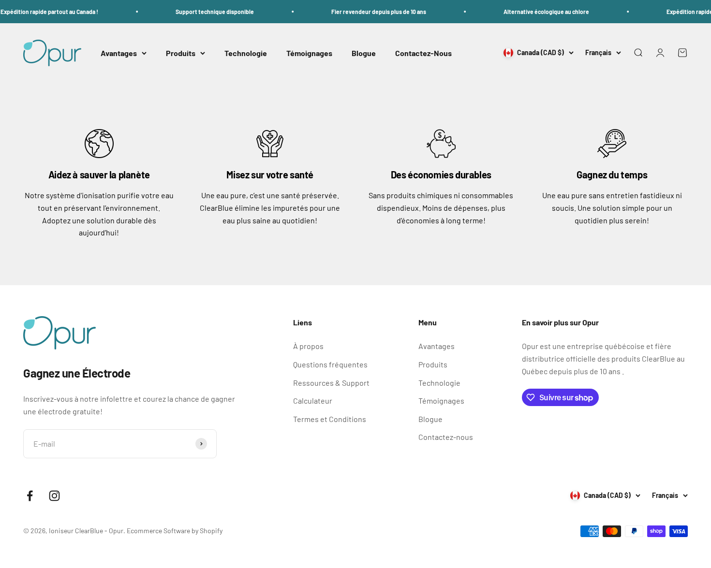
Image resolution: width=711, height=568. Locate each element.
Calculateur (312, 400)
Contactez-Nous (423, 53)
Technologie (245, 53)
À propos (308, 345)
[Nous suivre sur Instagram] (54, 495)
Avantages (119, 53)
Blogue (364, 53)
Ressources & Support (331, 382)
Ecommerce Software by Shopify (174, 530)
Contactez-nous (445, 436)
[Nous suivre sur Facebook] (29, 495)
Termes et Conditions (329, 418)
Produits (180, 53)
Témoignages (309, 53)
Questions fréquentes (330, 364)
